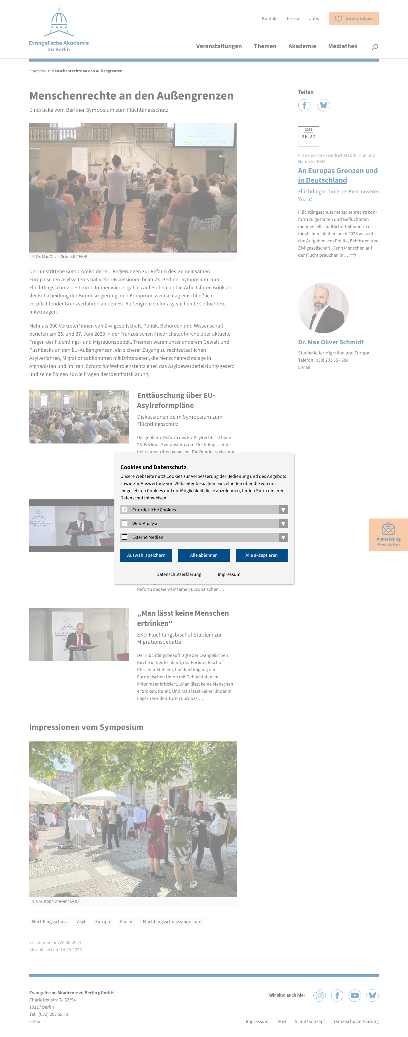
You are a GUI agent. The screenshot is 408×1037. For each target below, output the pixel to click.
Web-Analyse (145, 523)
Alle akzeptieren (262, 555)
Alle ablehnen (204, 555)
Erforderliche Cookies (154, 510)
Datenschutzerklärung (179, 574)
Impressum (229, 574)
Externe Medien (147, 537)
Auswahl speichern (146, 555)
